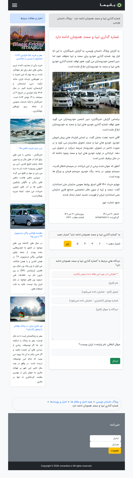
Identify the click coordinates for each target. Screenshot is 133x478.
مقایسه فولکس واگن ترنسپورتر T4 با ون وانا (28, 234)
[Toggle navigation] (14, 5)
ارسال (115, 361)
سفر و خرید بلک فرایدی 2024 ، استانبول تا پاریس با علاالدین (28, 57)
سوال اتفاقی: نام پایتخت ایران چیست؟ (99, 344)
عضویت (115, 451)
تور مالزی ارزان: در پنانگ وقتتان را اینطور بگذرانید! (28, 327)
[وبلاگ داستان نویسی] (111, 5)
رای (67, 244)
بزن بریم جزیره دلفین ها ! (30, 148)
